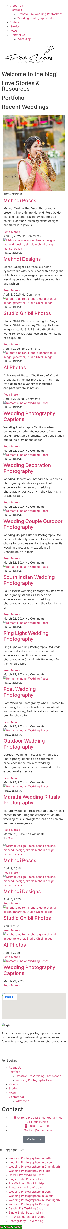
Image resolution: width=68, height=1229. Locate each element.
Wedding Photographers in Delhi (30, 1158)
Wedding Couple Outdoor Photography (33, 524)
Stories (15, 26)
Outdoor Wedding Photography (24, 744)
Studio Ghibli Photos (27, 313)
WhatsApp (24, 39)
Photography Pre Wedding (26, 1187)
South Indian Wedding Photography (29, 580)
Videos (15, 22)
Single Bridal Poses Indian (26, 1179)
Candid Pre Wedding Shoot (26, 1175)
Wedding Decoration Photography (27, 468)
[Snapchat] (35, 1050)
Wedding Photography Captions (29, 416)
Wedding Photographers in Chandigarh (34, 1166)
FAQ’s (13, 30)
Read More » (11, 232)
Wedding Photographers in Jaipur (31, 1162)
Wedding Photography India (35, 18)
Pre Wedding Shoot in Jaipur (27, 1183)
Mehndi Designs (22, 259)
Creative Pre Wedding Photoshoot (39, 14)
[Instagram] (15, 1050)
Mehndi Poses (19, 200)
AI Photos (14, 367)
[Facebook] (6, 1050)
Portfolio (16, 9)
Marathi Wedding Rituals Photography (31, 800)
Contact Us (17, 35)
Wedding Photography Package (29, 1170)
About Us (16, 5)
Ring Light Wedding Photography (25, 636)
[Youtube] (25, 1050)
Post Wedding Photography (19, 692)
